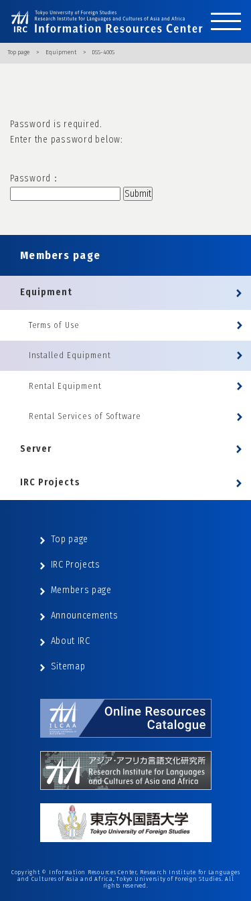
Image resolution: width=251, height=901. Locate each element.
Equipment (61, 52)
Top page (18, 52)
